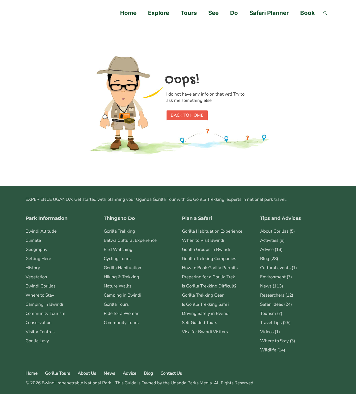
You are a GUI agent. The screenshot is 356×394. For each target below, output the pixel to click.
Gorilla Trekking (119, 231)
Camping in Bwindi (44, 304)
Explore (158, 12)
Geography (36, 249)
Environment (273, 277)
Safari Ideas (271, 304)
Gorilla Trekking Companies (209, 259)
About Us (87, 373)
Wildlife (268, 350)
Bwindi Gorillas (41, 286)
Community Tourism (45, 313)
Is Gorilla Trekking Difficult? (209, 286)
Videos (267, 332)
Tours (189, 12)
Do (234, 12)
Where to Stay (40, 295)
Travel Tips (271, 323)
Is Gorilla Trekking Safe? (205, 304)
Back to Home (187, 115)
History (33, 268)
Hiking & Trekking (121, 277)
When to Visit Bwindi (203, 240)
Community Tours (121, 323)
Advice (267, 249)
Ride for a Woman (121, 313)
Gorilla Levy (37, 341)
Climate (33, 240)
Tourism (268, 313)
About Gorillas (274, 231)
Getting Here (38, 259)
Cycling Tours (117, 259)
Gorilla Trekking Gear (203, 295)
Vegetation (36, 277)
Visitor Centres (40, 332)
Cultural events (275, 268)
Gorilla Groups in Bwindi (206, 249)
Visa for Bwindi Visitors (205, 332)
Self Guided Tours (199, 323)
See (213, 12)
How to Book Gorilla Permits (210, 268)
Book (307, 12)
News (266, 286)
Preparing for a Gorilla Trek (208, 277)
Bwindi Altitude (41, 231)
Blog (264, 259)
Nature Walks (117, 286)
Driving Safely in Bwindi (206, 313)
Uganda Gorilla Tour (156, 199)
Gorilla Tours (116, 304)
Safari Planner (269, 12)
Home (128, 12)
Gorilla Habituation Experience (212, 231)
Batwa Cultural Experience (130, 240)
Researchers (272, 295)
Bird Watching (118, 249)
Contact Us (171, 373)
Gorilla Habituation (122, 268)
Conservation (39, 323)
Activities (269, 240)
